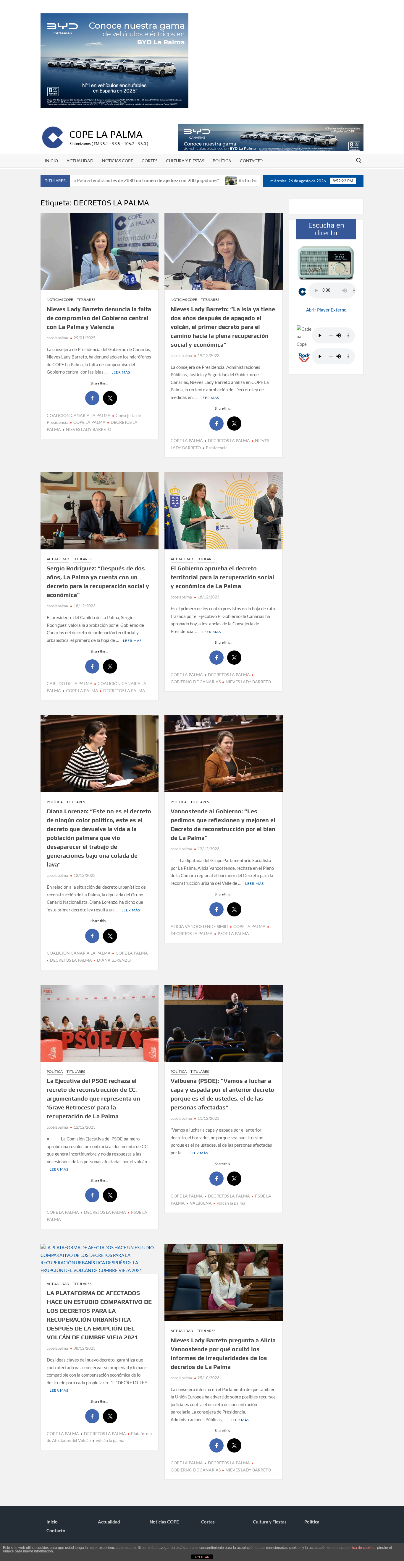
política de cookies (360, 1548)
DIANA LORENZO (114, 960)
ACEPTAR (202, 1557)
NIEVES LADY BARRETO (88, 429)
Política (222, 160)
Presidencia (216, 447)
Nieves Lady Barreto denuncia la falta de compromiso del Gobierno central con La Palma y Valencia (99, 318)
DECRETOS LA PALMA (229, 440)
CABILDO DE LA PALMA (70, 683)
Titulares (86, 299)
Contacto (251, 160)
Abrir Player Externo (326, 309)
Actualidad (80, 160)
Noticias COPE (117, 160)
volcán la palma (231, 1202)
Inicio (51, 160)
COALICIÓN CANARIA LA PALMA (79, 415)
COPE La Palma (106, 134)
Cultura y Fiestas (185, 160)
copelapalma (57, 337)
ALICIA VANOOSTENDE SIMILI (199, 926)
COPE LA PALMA (89, 422)
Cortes (149, 160)
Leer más (120, 372)
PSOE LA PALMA (233, 933)
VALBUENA (201, 1202)
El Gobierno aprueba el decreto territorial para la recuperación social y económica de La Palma (222, 577)
